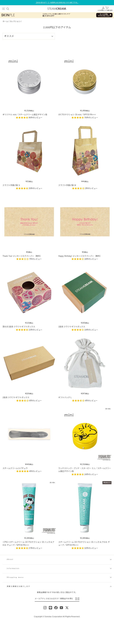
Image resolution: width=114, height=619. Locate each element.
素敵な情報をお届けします (18, 586)
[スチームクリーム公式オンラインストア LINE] (50, 607)
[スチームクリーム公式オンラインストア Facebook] (56, 607)
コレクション (15, 21)
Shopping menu (15, 577)
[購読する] (77, 599)
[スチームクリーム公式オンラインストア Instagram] (45, 607)
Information (13, 568)
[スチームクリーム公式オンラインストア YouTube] (61, 607)
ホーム (5, 21)
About (10, 559)
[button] (22, 117)
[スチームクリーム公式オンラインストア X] (67, 607)
